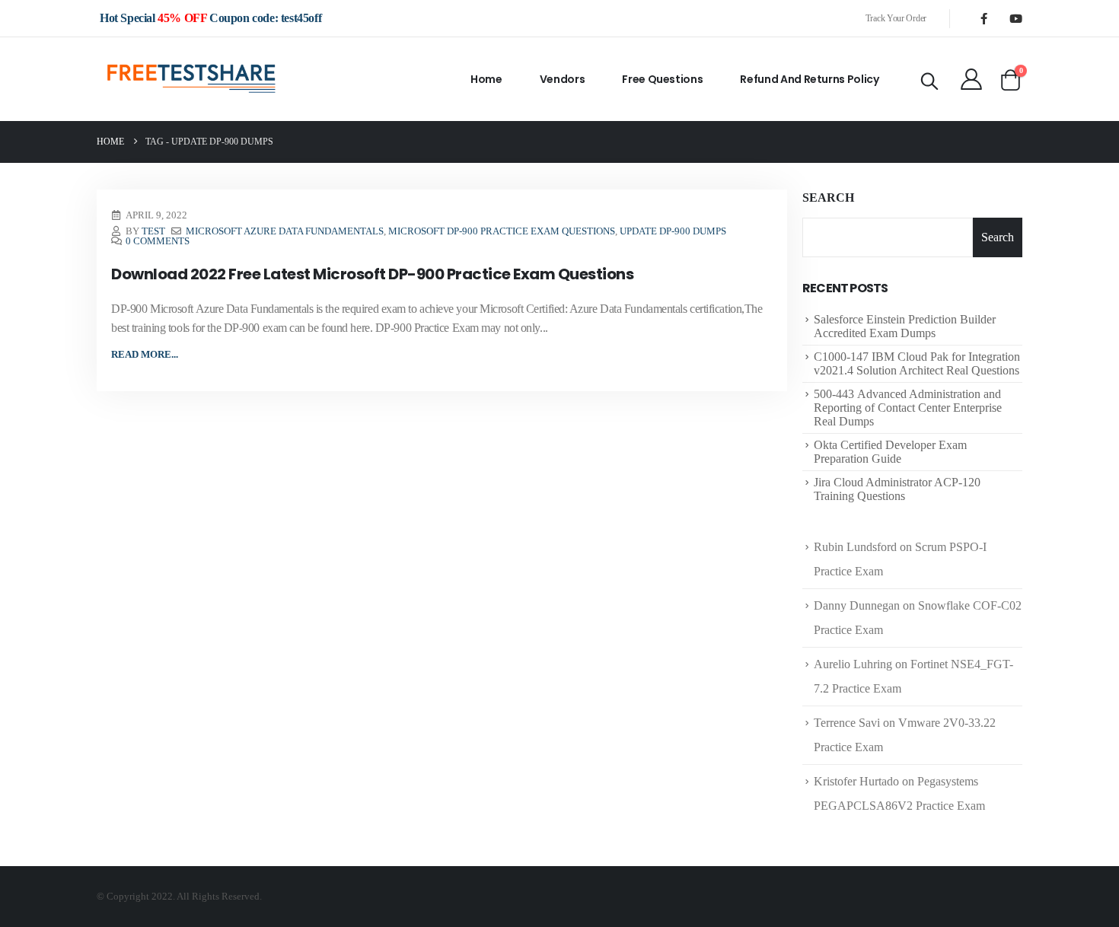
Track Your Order (896, 18)
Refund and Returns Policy (809, 79)
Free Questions (662, 79)
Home (486, 79)
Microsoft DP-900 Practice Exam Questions (501, 231)
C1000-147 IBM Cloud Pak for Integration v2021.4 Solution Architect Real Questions (917, 363)
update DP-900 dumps (673, 231)
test (153, 231)
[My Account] (971, 79)
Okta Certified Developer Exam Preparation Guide (890, 451)
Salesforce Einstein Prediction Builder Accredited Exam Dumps (905, 326)
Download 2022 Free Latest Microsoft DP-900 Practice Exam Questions (372, 274)
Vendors (562, 79)
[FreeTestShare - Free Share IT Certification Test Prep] (192, 79)
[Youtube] (1015, 18)
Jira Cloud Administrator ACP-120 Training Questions (897, 489)
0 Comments (158, 241)
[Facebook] (983, 18)
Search (828, 197)
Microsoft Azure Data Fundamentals (285, 231)
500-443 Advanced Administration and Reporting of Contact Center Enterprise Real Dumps (908, 407)
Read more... (144, 354)
